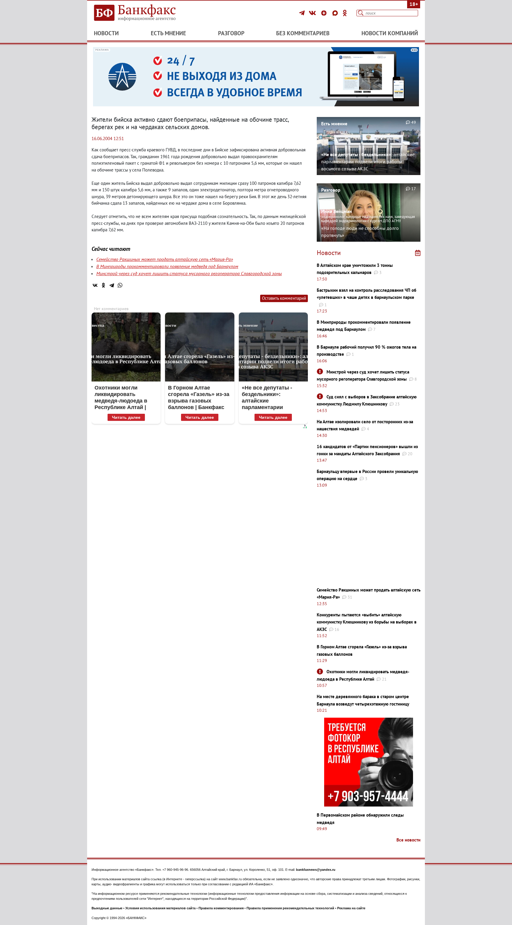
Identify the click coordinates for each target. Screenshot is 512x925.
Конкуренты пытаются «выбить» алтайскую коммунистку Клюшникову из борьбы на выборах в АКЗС (367, 622)
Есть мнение (168, 33)
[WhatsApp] (120, 285)
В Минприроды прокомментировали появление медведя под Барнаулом (167, 266)
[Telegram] (302, 13)
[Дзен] (324, 13)
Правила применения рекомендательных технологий (290, 908)
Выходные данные (107, 908)
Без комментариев (302, 33)
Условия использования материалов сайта (160, 908)
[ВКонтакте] (313, 13)
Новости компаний (389, 33)
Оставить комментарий (284, 298)
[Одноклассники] (345, 13)
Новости (106, 33)
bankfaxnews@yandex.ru (315, 869)
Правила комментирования (221, 908)
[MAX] (336, 13)
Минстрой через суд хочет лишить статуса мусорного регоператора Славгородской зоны (189, 273)
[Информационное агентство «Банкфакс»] (143, 13)
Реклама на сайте (351, 908)
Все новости (408, 840)
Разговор (231, 33)
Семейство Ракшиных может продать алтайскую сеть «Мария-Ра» (164, 259)
